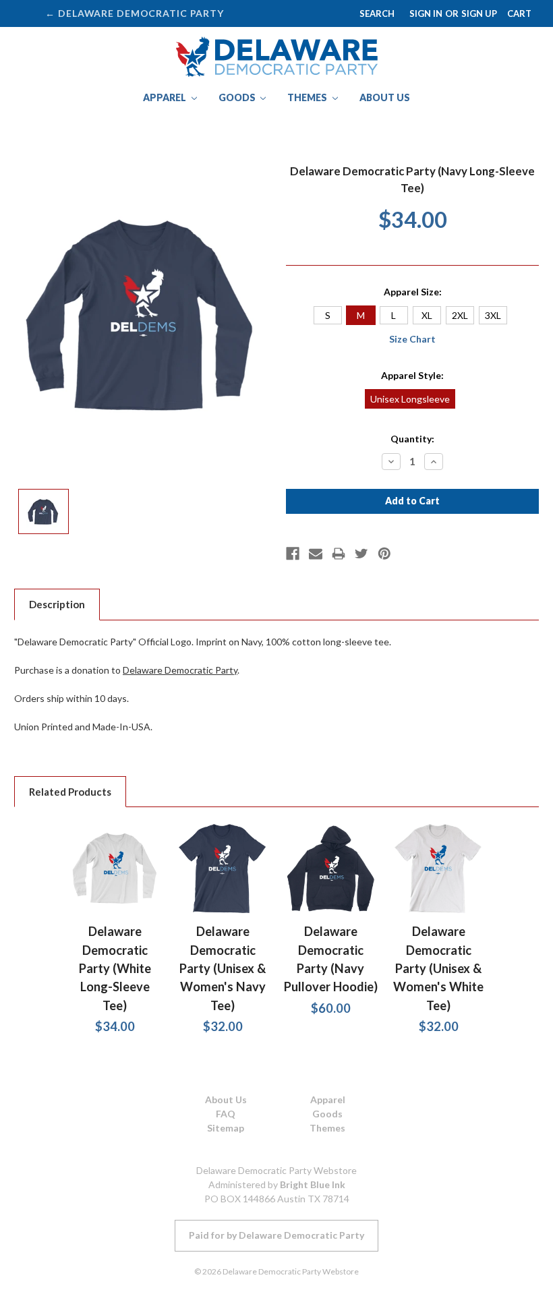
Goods (238, 97)
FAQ (225, 1113)
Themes (308, 97)
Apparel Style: (412, 375)
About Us (384, 97)
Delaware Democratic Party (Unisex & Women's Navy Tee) (222, 968)
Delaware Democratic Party (180, 670)
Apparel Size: (413, 291)
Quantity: (412, 438)
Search (377, 13)
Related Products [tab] (70, 792)
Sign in (425, 13)
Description (57, 604)
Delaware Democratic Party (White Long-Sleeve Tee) (115, 968)
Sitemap (225, 1128)
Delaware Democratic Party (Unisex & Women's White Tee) (438, 968)
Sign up (479, 13)
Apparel (165, 97)
